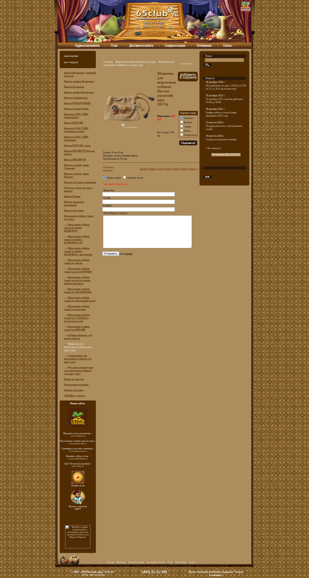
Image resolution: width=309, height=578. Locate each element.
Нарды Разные (72, 196)
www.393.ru (78, 466)
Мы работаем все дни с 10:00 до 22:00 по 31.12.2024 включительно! (226, 87)
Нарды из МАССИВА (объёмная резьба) (76, 130)
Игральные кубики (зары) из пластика (77, 308)
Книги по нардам (74, 379)
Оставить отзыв (135, 177)
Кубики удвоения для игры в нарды (78, 337)
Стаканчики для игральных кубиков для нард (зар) (77, 358)
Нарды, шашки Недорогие (79, 81)
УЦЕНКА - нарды (74, 395)
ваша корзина (71, 55)
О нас (170, 562)
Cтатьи (191, 562)
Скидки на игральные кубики (221, 139)
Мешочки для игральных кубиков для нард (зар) (138, 63)
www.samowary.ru (78, 451)
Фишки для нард (73, 390)
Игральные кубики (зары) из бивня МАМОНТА (77, 227)
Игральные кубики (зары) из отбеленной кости (79, 299)
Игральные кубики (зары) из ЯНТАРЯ (77, 328)
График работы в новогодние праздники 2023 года (221, 114)
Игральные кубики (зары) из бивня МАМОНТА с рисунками (78, 251)
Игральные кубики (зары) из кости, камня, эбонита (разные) (77, 280)
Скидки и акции (136, 562)
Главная (108, 61)
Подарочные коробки (76, 384)
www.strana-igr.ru (77, 443)
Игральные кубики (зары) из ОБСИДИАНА (78, 291)
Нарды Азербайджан (76, 97)
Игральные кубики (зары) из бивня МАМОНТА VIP (77, 239)
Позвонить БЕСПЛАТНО (225, 154)
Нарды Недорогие (74, 86)
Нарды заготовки (74, 210)
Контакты (121, 562)
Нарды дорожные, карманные (74, 203)
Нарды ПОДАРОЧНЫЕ (77, 103)
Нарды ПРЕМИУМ (75, 159)
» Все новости (213, 148)
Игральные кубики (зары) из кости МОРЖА (78, 270)
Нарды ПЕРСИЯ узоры (77, 145)
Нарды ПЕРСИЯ (73, 122)
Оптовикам (181, 562)
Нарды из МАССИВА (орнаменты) (76, 116)
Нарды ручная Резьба (76, 108)
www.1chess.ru (78, 436)
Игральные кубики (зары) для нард (135, 61)
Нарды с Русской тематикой (80, 182)
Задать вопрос (114, 177)
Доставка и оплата (155, 562)
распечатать (187, 63)
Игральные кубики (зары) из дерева (77, 262)
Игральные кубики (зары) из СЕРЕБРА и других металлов (77, 318)
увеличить (131, 127)
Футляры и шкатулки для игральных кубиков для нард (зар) (78, 370)
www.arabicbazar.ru (77, 458)
